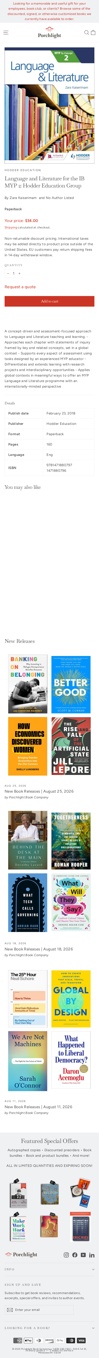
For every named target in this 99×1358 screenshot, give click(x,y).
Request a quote (20, 286)
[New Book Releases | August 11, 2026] (49, 1031)
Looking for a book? (27, 1328)
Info (10, 1269)
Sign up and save (23, 1285)
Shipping (11, 227)
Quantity (14, 265)
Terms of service (61, 1350)
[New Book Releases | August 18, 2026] (49, 873)
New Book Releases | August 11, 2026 (38, 1107)
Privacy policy (35, 1350)
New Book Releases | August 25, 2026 (39, 791)
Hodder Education (23, 170)
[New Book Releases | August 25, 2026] (49, 715)
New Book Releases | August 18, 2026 (39, 949)
